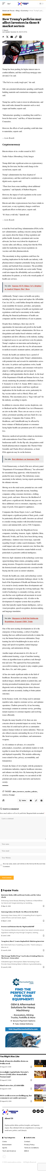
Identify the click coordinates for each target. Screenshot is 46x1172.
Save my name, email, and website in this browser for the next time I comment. (24, 865)
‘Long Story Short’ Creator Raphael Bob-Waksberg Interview (22, 941)
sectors (5, 795)
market (27, 791)
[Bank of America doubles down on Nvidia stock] (40, 1063)
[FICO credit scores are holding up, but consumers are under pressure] (40, 1097)
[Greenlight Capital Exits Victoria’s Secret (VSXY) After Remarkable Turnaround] (40, 1074)
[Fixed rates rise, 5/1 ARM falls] (40, 1087)
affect (14, 791)
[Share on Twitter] (7, 37)
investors (20, 791)
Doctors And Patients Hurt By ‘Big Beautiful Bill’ (17, 926)
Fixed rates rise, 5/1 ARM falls (12, 1085)
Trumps (12, 795)
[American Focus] (23, 3)
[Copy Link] (16, 37)
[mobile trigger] (4, 3)
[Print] (20, 37)
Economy (6, 14)
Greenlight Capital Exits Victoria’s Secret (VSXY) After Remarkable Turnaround (14, 1074)
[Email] (12, 37)
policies (34, 791)
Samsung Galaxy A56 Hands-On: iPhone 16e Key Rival (19, 912)
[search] (35, 3)
